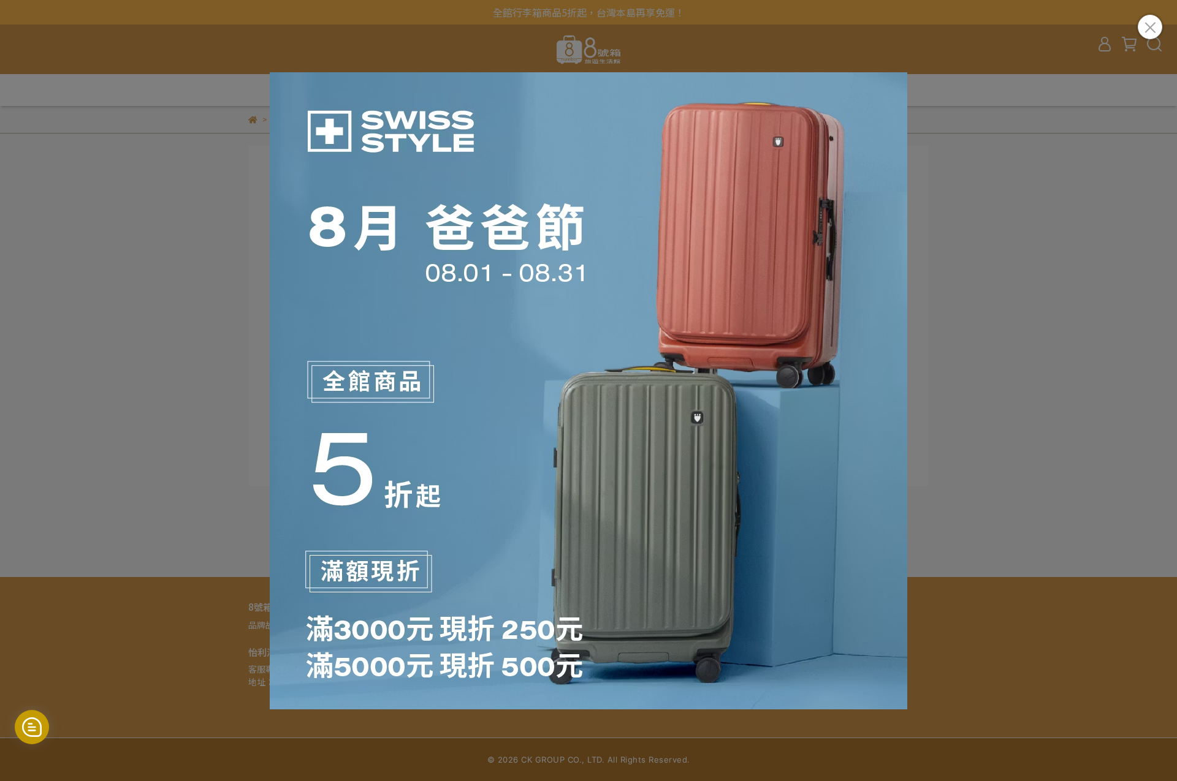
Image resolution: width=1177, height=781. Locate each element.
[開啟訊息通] (32, 727)
